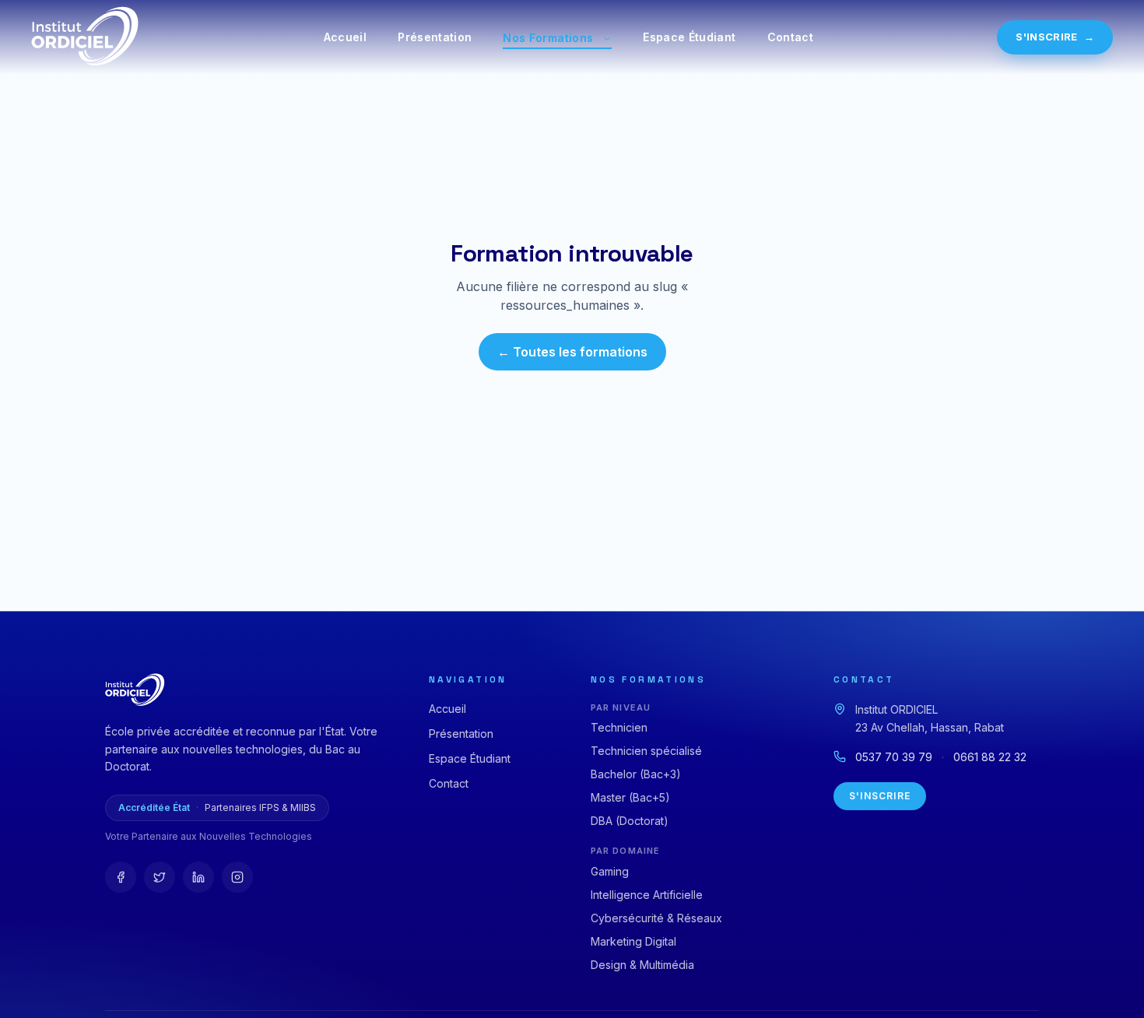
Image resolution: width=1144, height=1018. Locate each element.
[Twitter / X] (159, 877)
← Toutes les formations (572, 352)
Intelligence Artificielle (647, 894)
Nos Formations (548, 37)
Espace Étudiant (689, 37)
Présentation (435, 37)
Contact (790, 37)
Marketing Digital (633, 941)
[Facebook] (120, 877)
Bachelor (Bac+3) (636, 774)
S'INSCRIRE (1055, 36)
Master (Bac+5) (630, 797)
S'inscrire (880, 796)
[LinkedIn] (198, 877)
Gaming (610, 871)
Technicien (619, 727)
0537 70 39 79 (893, 757)
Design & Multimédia (642, 964)
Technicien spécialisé (646, 750)
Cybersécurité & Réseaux (656, 918)
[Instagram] (237, 877)
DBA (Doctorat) (630, 820)
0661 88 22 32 (989, 757)
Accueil (345, 37)
